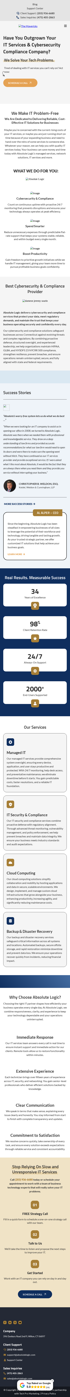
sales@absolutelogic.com (19, 1378)
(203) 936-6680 (15, 1349)
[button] (65, 25)
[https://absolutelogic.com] (28, 25)
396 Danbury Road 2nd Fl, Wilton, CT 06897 (24, 1336)
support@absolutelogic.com (21, 1354)
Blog (35, 4)
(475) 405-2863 (15, 1373)
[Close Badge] (52, 1380)
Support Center (35, 8)
